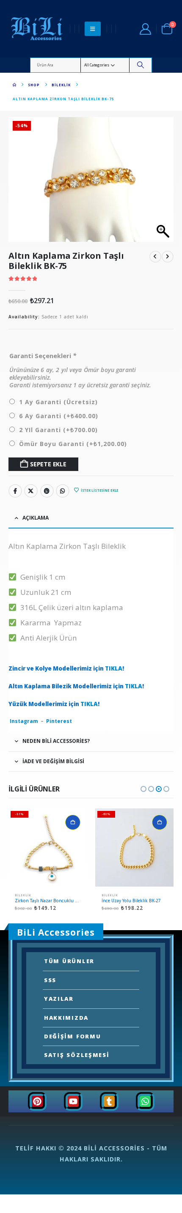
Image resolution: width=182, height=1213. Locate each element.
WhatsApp (62, 491)
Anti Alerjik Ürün (47, 638)
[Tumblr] (109, 1101)
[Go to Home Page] (14, 85)
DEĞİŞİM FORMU (72, 1036)
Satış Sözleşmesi (77, 1055)
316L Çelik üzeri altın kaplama (70, 607)
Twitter (31, 491)
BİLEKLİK (23, 895)
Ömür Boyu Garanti (73, 444)
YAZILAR (59, 998)
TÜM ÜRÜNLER (69, 961)
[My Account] (145, 29)
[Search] (141, 65)
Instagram (24, 721)
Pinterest (47, 491)
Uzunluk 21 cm (44, 592)
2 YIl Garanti (58, 430)
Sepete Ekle (48, 464)
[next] (168, 257)
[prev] (155, 257)
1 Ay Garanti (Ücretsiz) (58, 402)
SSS (50, 980)
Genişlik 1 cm (41, 577)
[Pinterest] (37, 1101)
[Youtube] (73, 1101)
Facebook (15, 491)
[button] (93, 29)
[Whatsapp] (145, 1101)
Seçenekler (72, 822)
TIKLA (113, 668)
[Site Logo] (37, 29)
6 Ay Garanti (58, 416)
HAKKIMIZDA (66, 1017)
